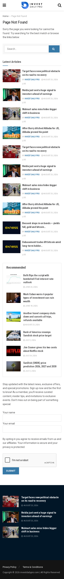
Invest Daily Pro (32, 80)
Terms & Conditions (33, 567)
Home (6, 16)
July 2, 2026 (30, 340)
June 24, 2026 (31, 287)
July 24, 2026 (31, 356)
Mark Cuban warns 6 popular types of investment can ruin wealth (38, 298)
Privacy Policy (9, 567)
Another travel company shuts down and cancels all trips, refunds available (39, 317)
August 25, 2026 (50, 80)
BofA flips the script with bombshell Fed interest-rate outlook (38, 279)
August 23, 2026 (32, 325)
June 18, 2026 (31, 306)
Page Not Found (19, 16)
